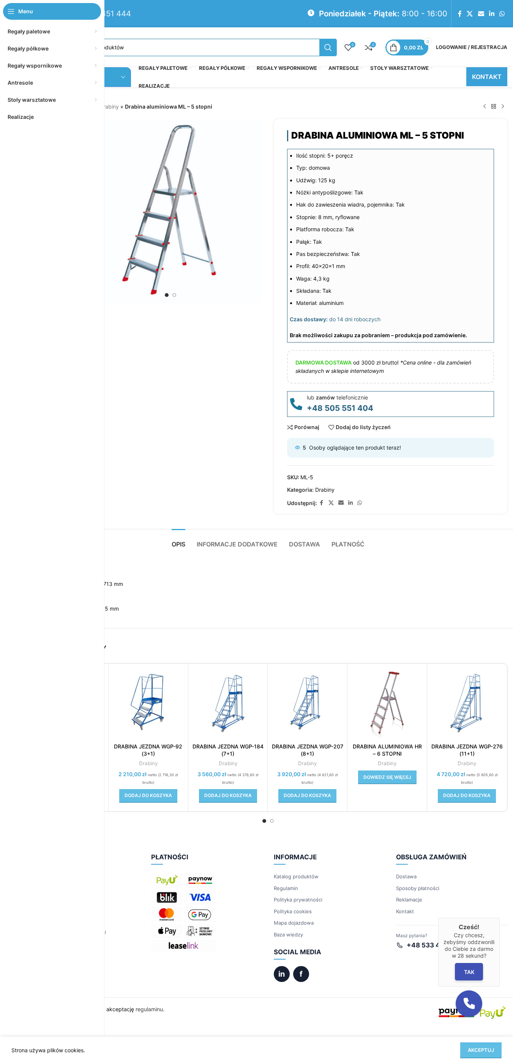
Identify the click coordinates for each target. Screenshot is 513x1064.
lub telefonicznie (337, 397)
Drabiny (109, 106)
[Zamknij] (499, 917)
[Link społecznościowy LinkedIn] (491, 13)
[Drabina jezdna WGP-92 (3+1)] (148, 703)
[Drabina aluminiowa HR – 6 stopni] (387, 703)
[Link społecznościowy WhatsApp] (502, 13)
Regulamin (286, 888)
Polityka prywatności (298, 900)
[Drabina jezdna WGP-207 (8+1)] (307, 703)
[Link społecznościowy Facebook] (459, 13)
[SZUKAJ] (328, 47)
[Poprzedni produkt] (484, 106)
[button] (148, 796)
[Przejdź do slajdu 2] (174, 295)
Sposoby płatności (417, 888)
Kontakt (405, 911)
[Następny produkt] (502, 106)
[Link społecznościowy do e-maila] (480, 13)
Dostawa (406, 876)
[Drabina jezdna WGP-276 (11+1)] (467, 703)
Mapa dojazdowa (294, 923)
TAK (469, 971)
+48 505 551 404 (340, 408)
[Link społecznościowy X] (469, 13)
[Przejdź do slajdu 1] (167, 295)
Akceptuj (481, 1050)
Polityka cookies (293, 911)
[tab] (178, 540)
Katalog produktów (296, 876)
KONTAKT (487, 77)
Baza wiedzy (288, 934)
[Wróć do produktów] (493, 106)
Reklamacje (409, 900)
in (281, 974)
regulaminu (149, 1009)
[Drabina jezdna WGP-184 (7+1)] (228, 703)
